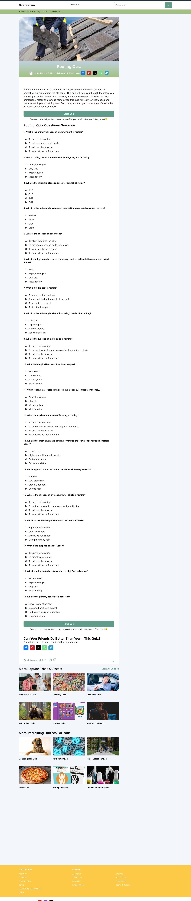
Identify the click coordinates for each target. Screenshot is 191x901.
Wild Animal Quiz (27, 723)
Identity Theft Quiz (96, 723)
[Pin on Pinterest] (89, 73)
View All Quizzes (110, 668)
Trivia (45, 11)
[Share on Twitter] (95, 73)
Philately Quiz (59, 694)
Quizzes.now (27, 5)
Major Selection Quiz (97, 759)
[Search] (168, 5)
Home (21, 11)
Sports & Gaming (33, 11)
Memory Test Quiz (27, 694)
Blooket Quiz (59, 723)
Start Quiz (69, 113)
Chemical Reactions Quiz (98, 787)
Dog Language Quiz (28, 759)
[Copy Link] (107, 73)
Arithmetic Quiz (60, 759)
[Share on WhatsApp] (101, 73)
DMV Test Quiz (94, 694)
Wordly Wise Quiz (61, 787)
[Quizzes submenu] (79, 5)
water (43, 350)
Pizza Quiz (24, 787)
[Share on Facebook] (83, 73)
